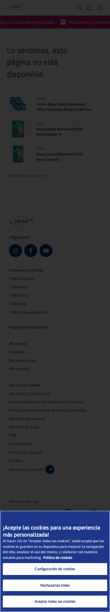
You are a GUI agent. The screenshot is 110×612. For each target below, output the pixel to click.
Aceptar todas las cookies (55, 601)
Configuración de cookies (55, 569)
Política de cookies (57, 557)
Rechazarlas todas (55, 585)
